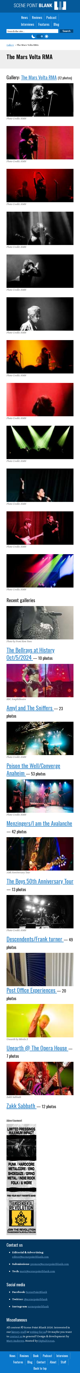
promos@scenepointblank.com (49, 1264)
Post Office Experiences (32, 990)
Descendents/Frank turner (35, 938)
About (53, 1362)
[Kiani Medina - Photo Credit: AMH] (40, 485)
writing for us (38, 1331)
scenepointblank (38, 1306)
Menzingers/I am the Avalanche (39, 823)
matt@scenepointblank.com (37, 1271)
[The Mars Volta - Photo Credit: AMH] (40, 100)
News (24, 17)
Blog (56, 24)
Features (43, 24)
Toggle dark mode (40, 36)
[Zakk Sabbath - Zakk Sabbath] (40, 1078)
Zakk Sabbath (21, 1105)
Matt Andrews (15, 1340)
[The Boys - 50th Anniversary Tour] (40, 854)
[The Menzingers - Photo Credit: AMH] (40, 796)
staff (23, 1331)
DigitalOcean (46, 1340)
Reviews (37, 17)
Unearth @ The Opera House (37, 1047)
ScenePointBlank (36, 1291)
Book (36, 1356)
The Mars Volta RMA (39, 77)
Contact (41, 1362)
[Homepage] (40, 9)
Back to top (40, 1368)
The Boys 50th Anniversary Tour (40, 881)
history (15, 1331)
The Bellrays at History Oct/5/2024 (31, 653)
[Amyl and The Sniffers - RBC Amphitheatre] (40, 680)
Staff (63, 1362)
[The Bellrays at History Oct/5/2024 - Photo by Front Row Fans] (40, 622)
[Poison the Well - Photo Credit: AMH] (40, 738)
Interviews (27, 24)
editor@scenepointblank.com (30, 1256)
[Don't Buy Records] (40, 969)
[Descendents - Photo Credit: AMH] (40, 911)
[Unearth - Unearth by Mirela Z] (40, 1020)
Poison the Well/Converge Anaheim (33, 769)
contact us (16, 1336)
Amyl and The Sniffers (30, 707)
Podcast (51, 17)
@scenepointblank (35, 1299)
